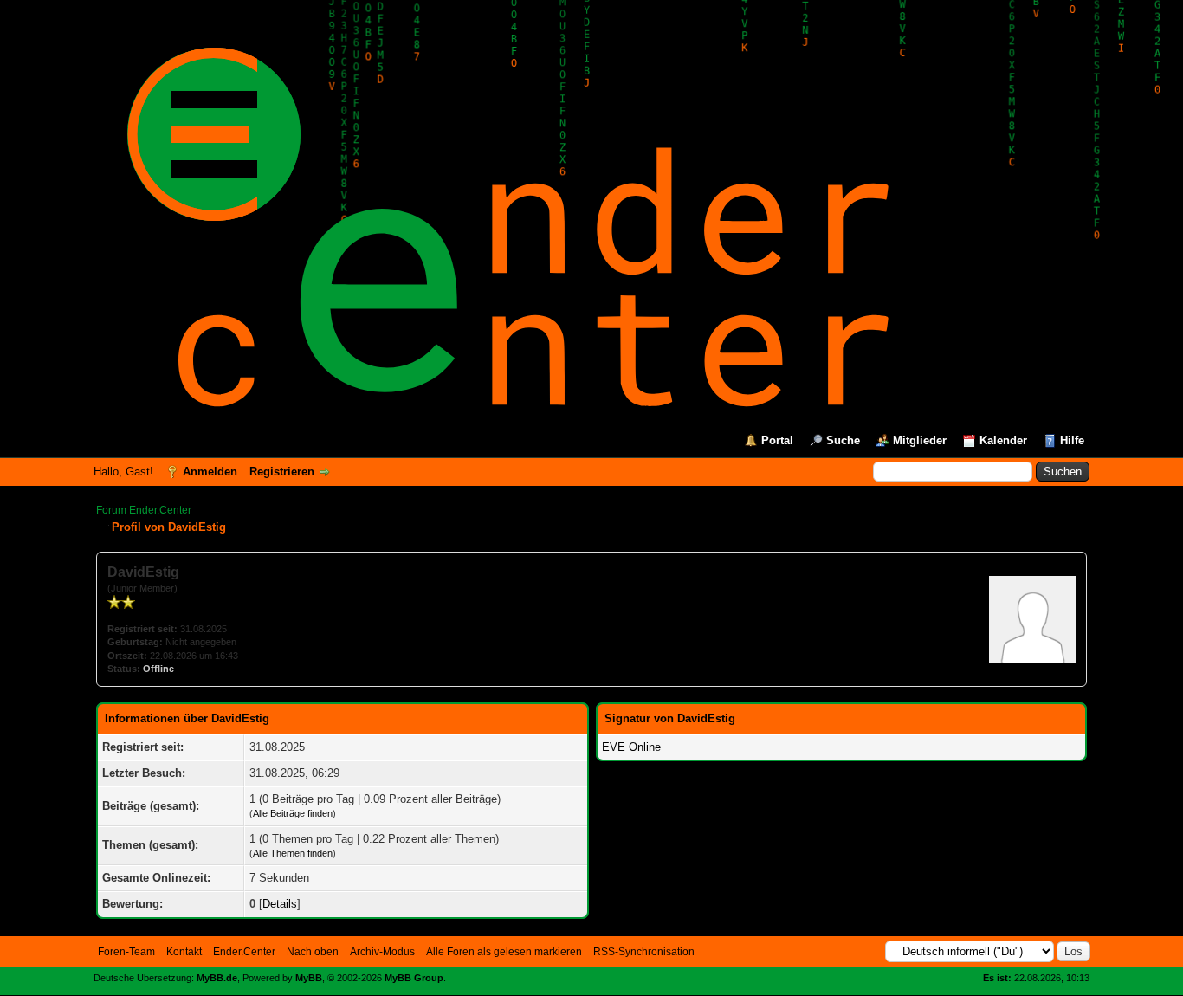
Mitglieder (920, 440)
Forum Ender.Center (143, 510)
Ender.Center (244, 952)
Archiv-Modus (382, 952)
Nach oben (313, 952)
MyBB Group (414, 978)
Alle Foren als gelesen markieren (504, 952)
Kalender (1003, 440)
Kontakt (184, 952)
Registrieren (281, 471)
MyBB (308, 978)
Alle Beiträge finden (293, 813)
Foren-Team (126, 952)
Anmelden (210, 471)
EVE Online (631, 747)
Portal (777, 440)
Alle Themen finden (293, 853)
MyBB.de (217, 978)
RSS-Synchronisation (644, 952)
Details (279, 903)
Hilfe (1072, 440)
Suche (843, 440)
